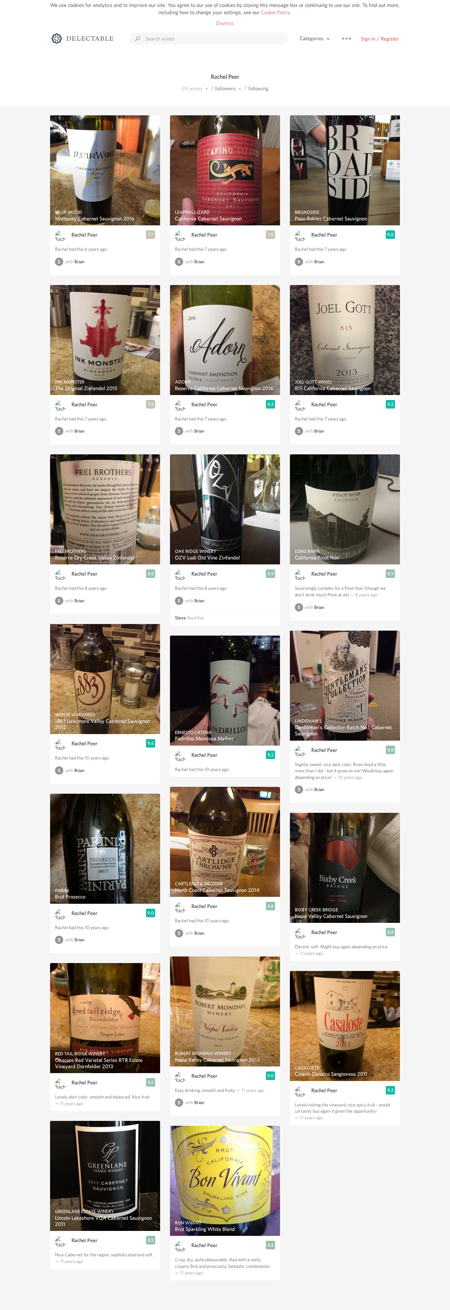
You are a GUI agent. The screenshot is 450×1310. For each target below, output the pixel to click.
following (258, 88)
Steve (180, 617)
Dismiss (225, 23)
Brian (79, 261)
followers (225, 88)
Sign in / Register (380, 39)
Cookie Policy (275, 12)
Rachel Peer (84, 235)
